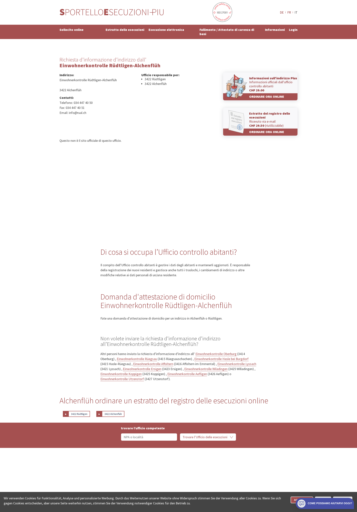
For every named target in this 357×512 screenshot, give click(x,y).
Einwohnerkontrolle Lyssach (236, 364)
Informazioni (275, 29)
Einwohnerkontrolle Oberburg (216, 354)
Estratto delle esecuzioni (125, 29)
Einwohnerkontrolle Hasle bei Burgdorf (221, 359)
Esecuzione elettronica (166, 29)
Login (293, 29)
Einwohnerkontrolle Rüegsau (137, 359)
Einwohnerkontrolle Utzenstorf (122, 379)
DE (282, 12)
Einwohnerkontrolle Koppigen (121, 374)
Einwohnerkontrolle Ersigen (142, 369)
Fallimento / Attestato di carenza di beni (227, 31)
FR (289, 12)
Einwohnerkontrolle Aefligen (187, 374)
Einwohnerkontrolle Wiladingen (206, 369)
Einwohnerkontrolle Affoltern (153, 364)
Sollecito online (71, 29)
